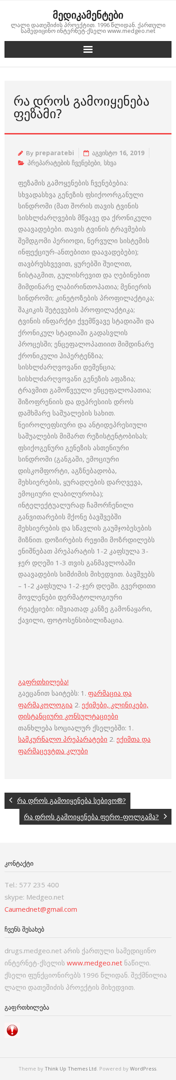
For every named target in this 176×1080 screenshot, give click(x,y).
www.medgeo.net (94, 962)
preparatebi (54, 153)
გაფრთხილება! (43, 681)
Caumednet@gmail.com (41, 909)
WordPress (143, 1068)
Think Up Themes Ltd (71, 1068)
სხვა (110, 163)
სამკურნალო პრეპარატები (62, 738)
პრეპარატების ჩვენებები (64, 163)
